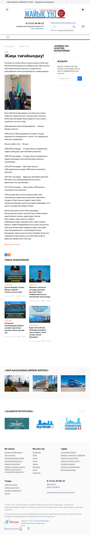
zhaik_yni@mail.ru (37, 29)
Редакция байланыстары (14, 458)
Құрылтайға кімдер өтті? (15, 323)
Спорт (35, 470)
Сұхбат (7, 493)
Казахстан (37, 452)
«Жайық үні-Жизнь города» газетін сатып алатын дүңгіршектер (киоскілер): (15, 469)
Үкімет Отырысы (11, 485)
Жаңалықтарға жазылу (14, 452)
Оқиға (35, 458)
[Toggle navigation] (8, 37)
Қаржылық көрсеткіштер (70, 467)
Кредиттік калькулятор (70, 458)
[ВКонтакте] (6, 254)
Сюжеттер (36, 473)
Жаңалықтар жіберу (12, 464)
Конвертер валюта (68, 464)
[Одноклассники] (9, 254)
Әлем (35, 455)
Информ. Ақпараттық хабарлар (73, 455)
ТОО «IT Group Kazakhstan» (39, 521)
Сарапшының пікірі (12, 488)
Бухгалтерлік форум (68, 452)
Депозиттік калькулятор (70, 461)
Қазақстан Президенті (66, 30)
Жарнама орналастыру (13, 461)
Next (48, 260)
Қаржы (35, 464)
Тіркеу (69, 2)
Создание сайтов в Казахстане (33, 523)
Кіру (64, 2)
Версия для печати (12, 244)
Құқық (35, 461)
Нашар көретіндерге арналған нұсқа (63, 23)
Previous (45, 260)
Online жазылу (10, 455)
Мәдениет (36, 467)
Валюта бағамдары (68, 470)
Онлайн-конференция (13, 491)
